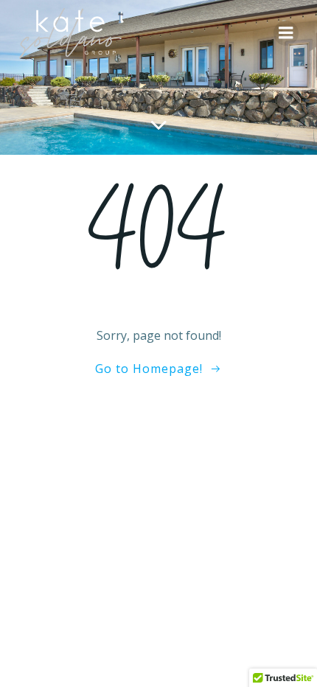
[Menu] (286, 33)
